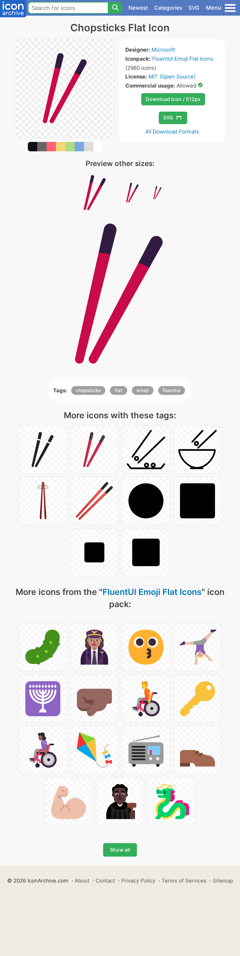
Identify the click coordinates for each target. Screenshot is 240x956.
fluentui (171, 390)
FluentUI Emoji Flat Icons (182, 59)
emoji (143, 390)
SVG (193, 8)
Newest (138, 8)
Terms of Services (184, 881)
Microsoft (163, 50)
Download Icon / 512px (173, 99)
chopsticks (88, 390)
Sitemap (223, 881)
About (82, 881)
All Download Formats (172, 131)
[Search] (115, 8)
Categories (168, 8)
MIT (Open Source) (172, 76)
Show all (120, 850)
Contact (105, 881)
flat (118, 390)
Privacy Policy (138, 881)
